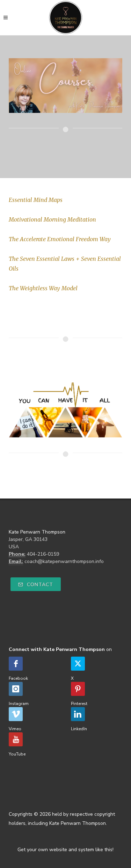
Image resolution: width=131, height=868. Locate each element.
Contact (39, 584)
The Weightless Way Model (43, 288)
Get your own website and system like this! (65, 849)
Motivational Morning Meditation (52, 219)
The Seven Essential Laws (41, 258)
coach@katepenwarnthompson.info (64, 561)
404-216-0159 (43, 554)
